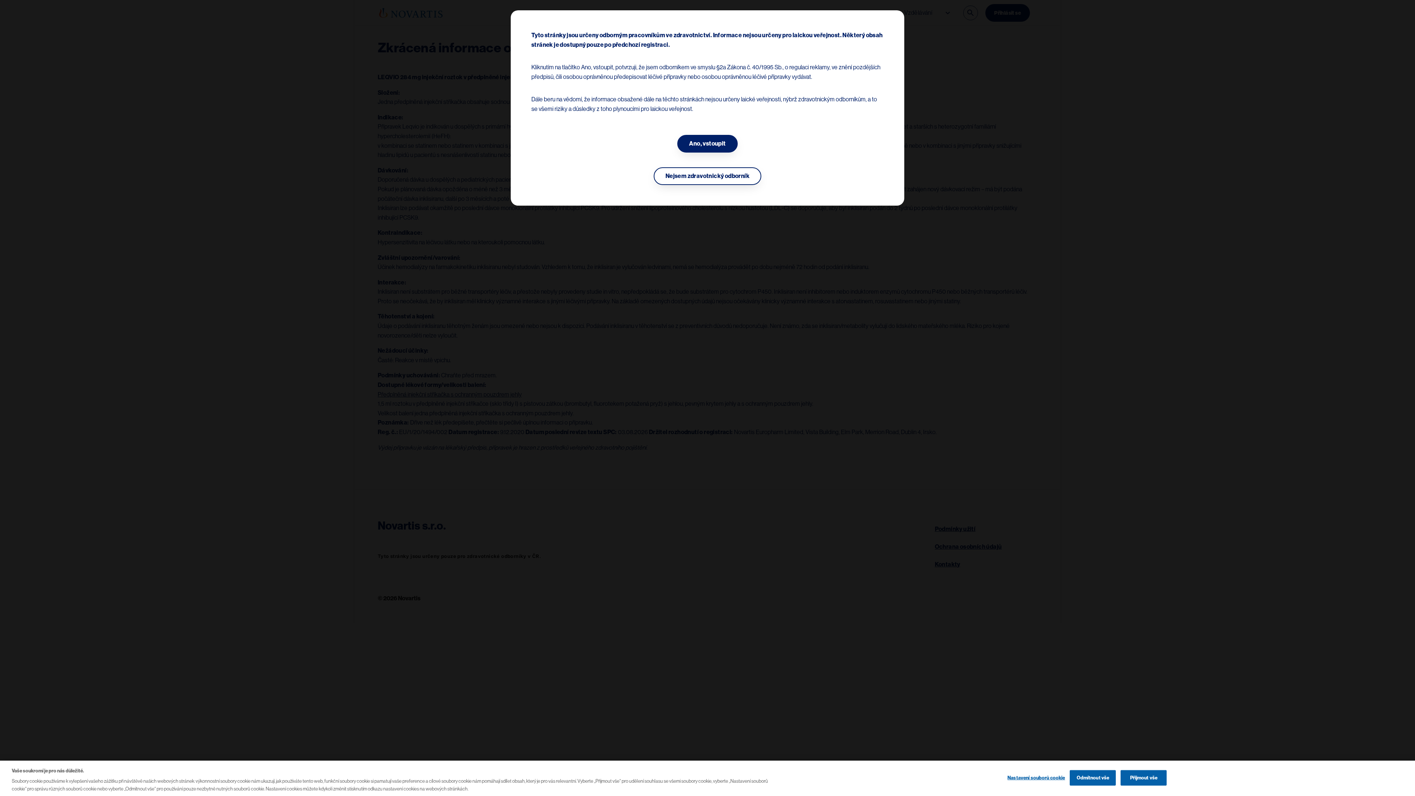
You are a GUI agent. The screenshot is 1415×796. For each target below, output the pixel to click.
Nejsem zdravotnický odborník (707, 176)
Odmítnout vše (1093, 777)
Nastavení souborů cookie (1036, 777)
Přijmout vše (1144, 777)
